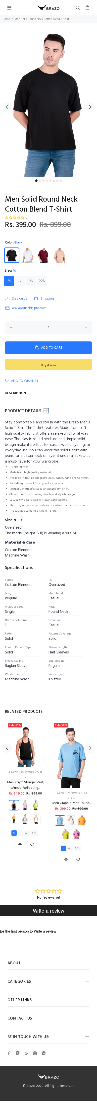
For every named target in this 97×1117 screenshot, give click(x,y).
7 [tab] (57, 180)
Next (90, 107)
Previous (7, 107)
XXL (42, 281)
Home (6, 19)
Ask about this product (29, 308)
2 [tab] (40, 180)
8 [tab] (60, 180)
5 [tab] (50, 180)
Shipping (47, 299)
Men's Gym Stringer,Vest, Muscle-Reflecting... (25, 785)
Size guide (20, 299)
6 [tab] (53, 180)
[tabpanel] (48, 104)
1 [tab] (36, 180)
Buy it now (48, 365)
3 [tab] (43, 180)
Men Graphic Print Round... (71, 803)
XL (31, 281)
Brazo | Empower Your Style (26, 775)
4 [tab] (47, 180)
